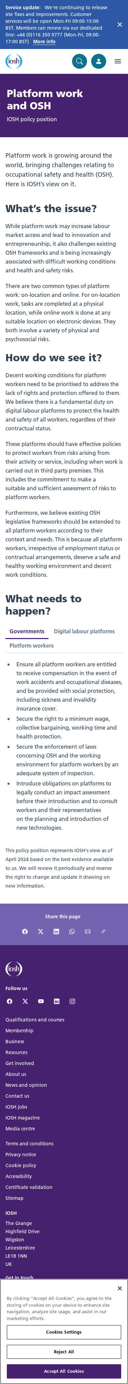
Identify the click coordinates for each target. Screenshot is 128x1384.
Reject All (64, 1351)
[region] (64, 1331)
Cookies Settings (64, 1332)
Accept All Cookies (64, 1371)
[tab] (84, 631)
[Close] (119, 1288)
